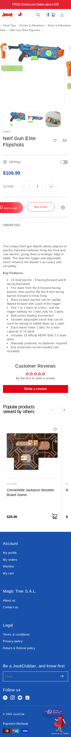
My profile (10, 552)
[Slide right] (66, 120)
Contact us (10, 607)
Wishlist (8, 566)
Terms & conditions (16, 634)
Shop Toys (9, 25)
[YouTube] (20, 697)
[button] (38, 15)
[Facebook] (5, 697)
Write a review (35, 389)
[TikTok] (27, 697)
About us (9, 600)
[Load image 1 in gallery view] (17, 119)
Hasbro (6, 131)
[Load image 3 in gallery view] (53, 119)
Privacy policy (13, 641)
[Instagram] (12, 697)
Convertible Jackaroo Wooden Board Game (30, 492)
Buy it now (41, 206)
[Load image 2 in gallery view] (35, 119)
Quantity (8, 186)
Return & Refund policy (19, 648)
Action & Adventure (32, 25)
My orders (10, 559)
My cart (8, 573)
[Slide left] (4, 120)
